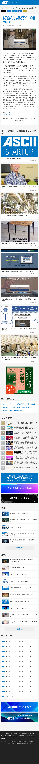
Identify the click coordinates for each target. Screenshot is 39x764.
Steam (9, 735)
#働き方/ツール (27, 407)
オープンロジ (7, 115)
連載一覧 (19, 629)
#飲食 (10, 410)
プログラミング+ (22, 735)
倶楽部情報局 (4, 737)
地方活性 (3, 738)
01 (7, 641)
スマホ (6, 735)
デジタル (19, 733)
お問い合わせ (25, 741)
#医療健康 (20, 404)
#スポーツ (6, 407)
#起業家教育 (18, 410)
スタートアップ (15, 735)
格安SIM (32, 735)
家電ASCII (15, 737)
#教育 (5, 410)
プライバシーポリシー (13, 741)
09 (27, 646)
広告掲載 (31, 741)
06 (20, 641)
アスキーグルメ (21, 737)
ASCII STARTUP (5, 8)
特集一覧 (19, 548)
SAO (26, 737)
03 (12, 641)
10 (30, 646)
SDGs (35, 737)
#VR (18, 407)
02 (9, 641)
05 (17, 641)
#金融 (27, 404)
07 (22, 641)
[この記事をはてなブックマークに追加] (14, 11)
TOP (2, 733)
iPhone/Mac (24, 733)
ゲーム (28, 735)
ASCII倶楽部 (6, 733)
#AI (4, 404)
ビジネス (11, 733)
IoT (32, 737)
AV (36, 733)
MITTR (29, 737)
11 (33, 646)
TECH (15, 733)
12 (35, 646)
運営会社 (20, 741)
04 (14, 641)
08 (25, 641)
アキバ (2, 735)
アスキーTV (10, 737)
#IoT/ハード (11, 404)
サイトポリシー (4, 741)
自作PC (33, 733)
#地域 (33, 404)
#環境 (13, 407)
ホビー (29, 733)
